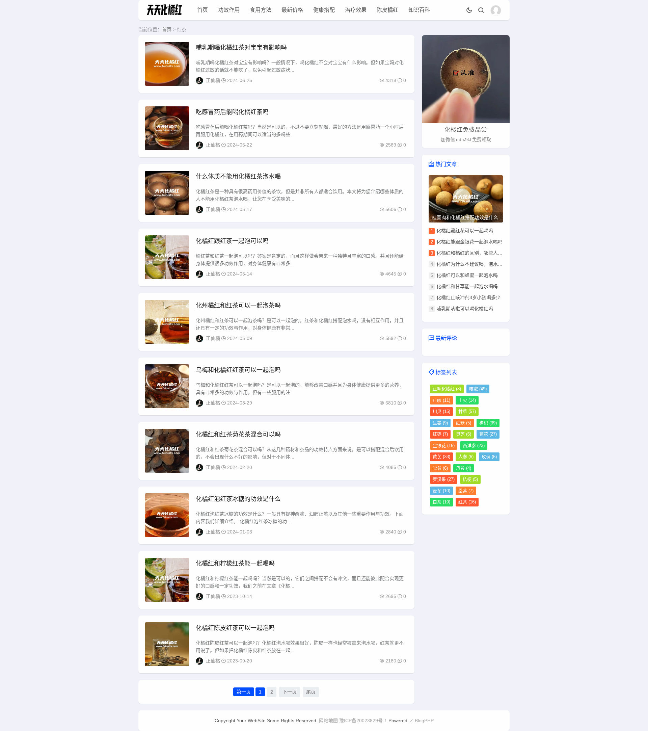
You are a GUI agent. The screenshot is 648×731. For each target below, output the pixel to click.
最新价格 (292, 10)
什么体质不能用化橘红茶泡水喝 (238, 176)
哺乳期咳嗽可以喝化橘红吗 (464, 308)
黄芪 (441, 456)
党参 (440, 468)
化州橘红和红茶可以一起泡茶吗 (238, 305)
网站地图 (328, 720)
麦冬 (441, 490)
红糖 (463, 422)
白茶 (441, 501)
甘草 (467, 411)
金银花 (444, 445)
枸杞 (488, 422)
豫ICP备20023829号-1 (363, 720)
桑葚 (466, 490)
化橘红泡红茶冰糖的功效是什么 (238, 499)
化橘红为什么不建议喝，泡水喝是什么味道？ (483, 264)
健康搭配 (324, 10)
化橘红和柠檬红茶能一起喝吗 (235, 563)
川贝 (441, 411)
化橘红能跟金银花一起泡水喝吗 (469, 241)
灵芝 (463, 434)
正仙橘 (213, 80)
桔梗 (470, 479)
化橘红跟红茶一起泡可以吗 (232, 241)
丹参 (463, 468)
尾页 (311, 692)
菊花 (488, 434)
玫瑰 (489, 456)
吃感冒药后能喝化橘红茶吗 (232, 112)
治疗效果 (356, 10)
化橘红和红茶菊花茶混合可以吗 (238, 434)
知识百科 (419, 10)
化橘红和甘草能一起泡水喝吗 (467, 286)
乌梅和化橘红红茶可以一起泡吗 (238, 370)
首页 (202, 10)
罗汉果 (444, 479)
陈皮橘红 (387, 10)
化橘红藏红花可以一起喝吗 (464, 230)
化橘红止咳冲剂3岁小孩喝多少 (468, 297)
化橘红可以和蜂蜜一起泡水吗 (467, 275)
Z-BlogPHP (422, 720)
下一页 (289, 692)
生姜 (440, 422)
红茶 (467, 501)
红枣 (440, 434)
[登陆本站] (495, 10)
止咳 (441, 400)
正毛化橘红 (447, 388)
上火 (467, 400)
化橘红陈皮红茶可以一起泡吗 (235, 628)
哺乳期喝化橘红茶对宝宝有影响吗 (241, 47)
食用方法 (260, 10)
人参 (466, 456)
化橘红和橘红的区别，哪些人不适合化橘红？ (483, 253)
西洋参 (474, 445)
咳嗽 (478, 388)
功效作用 (229, 10)
